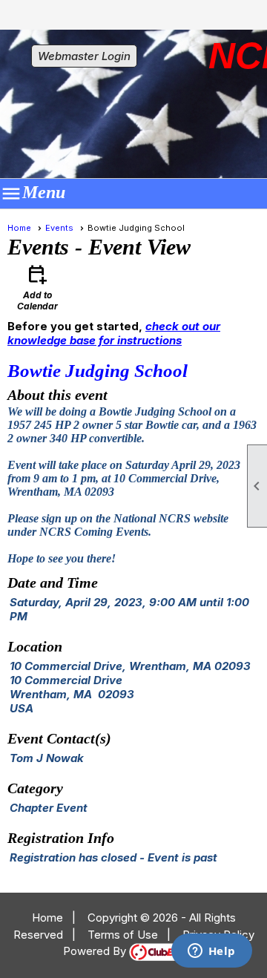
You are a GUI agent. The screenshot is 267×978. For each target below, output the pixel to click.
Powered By (96, 951)
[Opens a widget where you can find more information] (211, 952)
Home (19, 228)
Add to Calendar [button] (37, 287)
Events (59, 228)
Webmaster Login (84, 56)
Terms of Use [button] (123, 935)
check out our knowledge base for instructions (113, 333)
